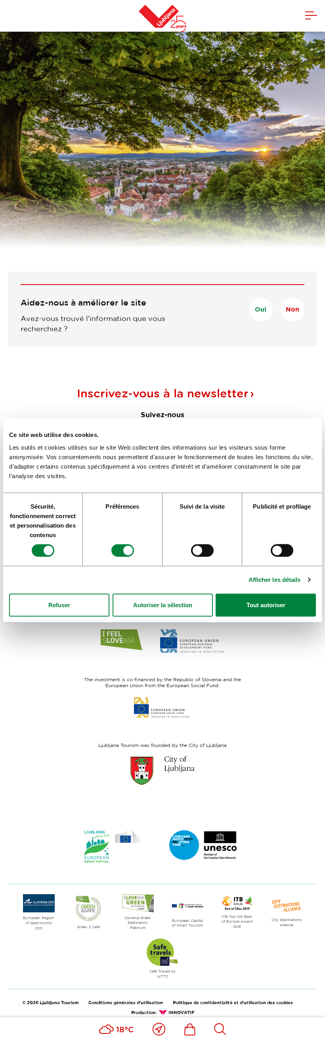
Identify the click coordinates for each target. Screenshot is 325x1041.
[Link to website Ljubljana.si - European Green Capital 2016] (112, 846)
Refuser (59, 604)
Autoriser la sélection (162, 604)
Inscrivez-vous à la (163, 393)
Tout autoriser (266, 604)
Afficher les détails (275, 579)
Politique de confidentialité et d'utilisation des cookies (233, 1002)
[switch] (122, 550)
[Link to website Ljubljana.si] (162, 770)
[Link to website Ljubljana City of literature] (203, 845)
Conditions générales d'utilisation (125, 1002)
